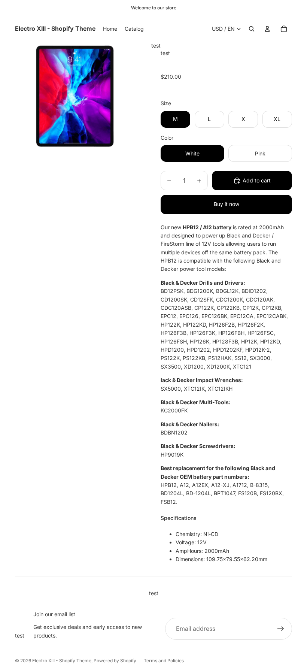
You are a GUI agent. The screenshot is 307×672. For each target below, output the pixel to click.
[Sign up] (281, 629)
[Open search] (251, 29)
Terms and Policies (164, 660)
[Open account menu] (267, 29)
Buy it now (226, 204)
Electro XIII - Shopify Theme (61, 660)
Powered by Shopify (115, 660)
